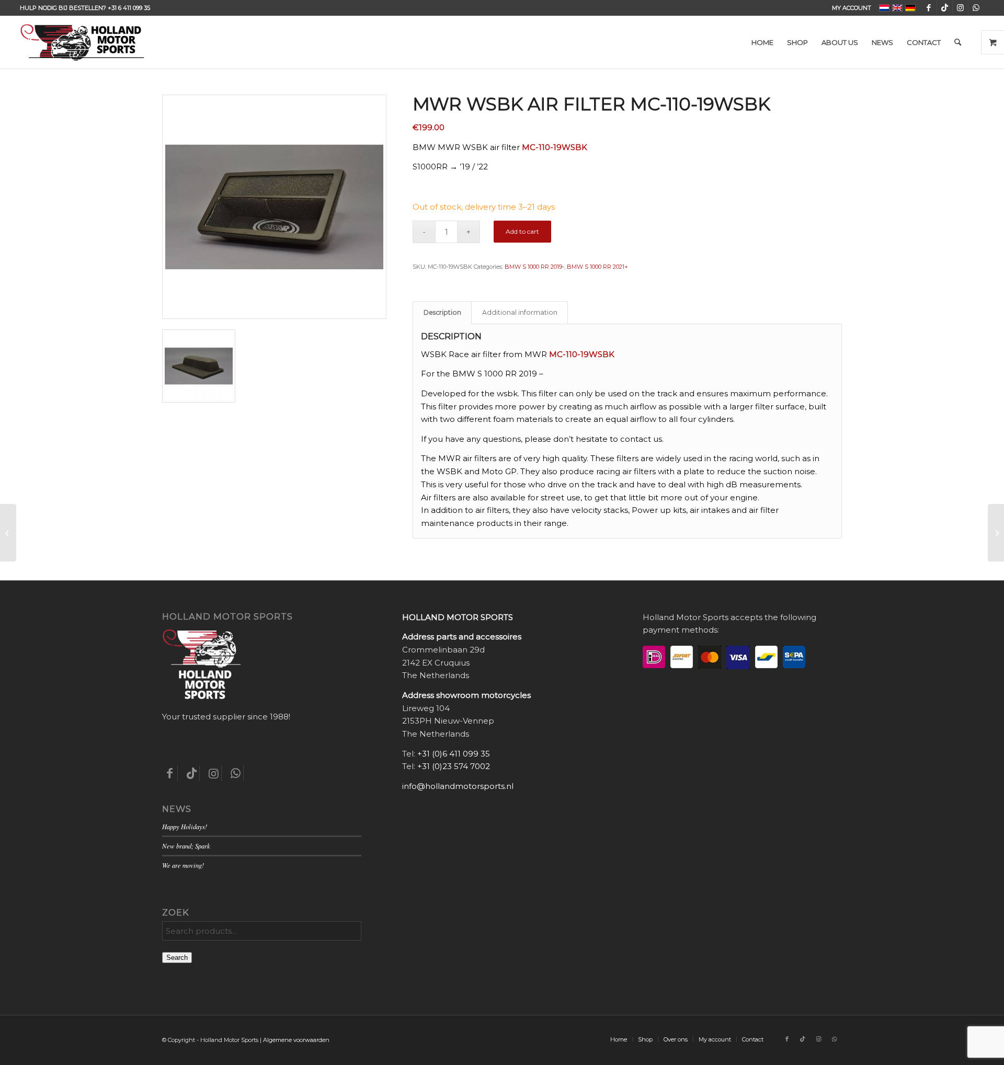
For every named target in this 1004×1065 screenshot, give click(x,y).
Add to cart (522, 231)
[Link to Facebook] (929, 8)
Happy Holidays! (184, 826)
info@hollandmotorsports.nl (458, 786)
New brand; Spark (186, 845)
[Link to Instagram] (960, 8)
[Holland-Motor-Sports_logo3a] (82, 42)
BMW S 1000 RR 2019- (534, 266)
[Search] (958, 42)
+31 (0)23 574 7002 (453, 766)
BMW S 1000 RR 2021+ (597, 266)
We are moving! (183, 865)
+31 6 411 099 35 (129, 8)
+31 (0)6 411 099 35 (453, 754)
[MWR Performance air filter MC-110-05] (996, 533)
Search (177, 957)
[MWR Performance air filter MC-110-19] (8, 533)
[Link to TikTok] (944, 8)
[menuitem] (849, 7)
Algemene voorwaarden (296, 1040)
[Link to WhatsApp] (976, 8)
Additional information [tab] (519, 312)
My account (851, 8)
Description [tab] (442, 312)
